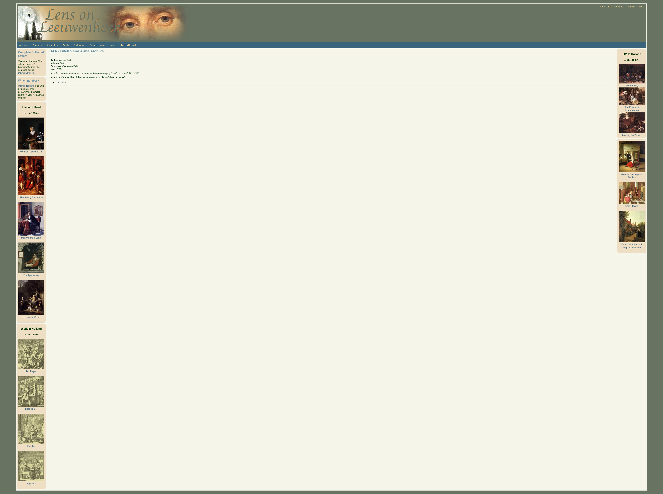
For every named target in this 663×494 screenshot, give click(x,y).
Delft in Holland (128, 45)
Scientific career (97, 45)
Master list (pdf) (26, 86)
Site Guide (604, 6)
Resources (618, 6)
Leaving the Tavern (631, 135)
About (641, 6)
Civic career (79, 45)
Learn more (60, 82)
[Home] (104, 22)
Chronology (52, 45)
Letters (113, 45)
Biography (37, 45)
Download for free (27, 73)
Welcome (23, 45)
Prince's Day (632, 85)
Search (631, 6)
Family (66, 45)
